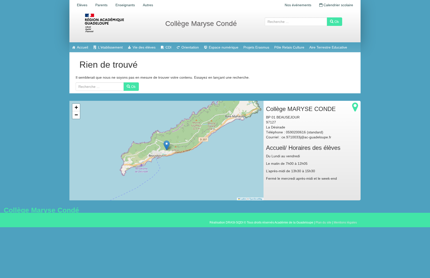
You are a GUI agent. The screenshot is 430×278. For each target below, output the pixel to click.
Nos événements (298, 5)
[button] (166, 145)
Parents (101, 5)
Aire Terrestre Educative (328, 47)
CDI (168, 47)
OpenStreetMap (255, 198)
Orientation (190, 47)
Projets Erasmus (256, 47)
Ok (336, 22)
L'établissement (110, 47)
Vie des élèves (144, 47)
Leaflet (243, 198)
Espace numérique (223, 47)
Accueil (82, 47)
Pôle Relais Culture (289, 47)
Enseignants (125, 5)
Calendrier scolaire (337, 5)
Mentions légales (345, 222)
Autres (148, 5)
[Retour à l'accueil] (120, 22)
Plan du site (323, 222)
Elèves (82, 5)
